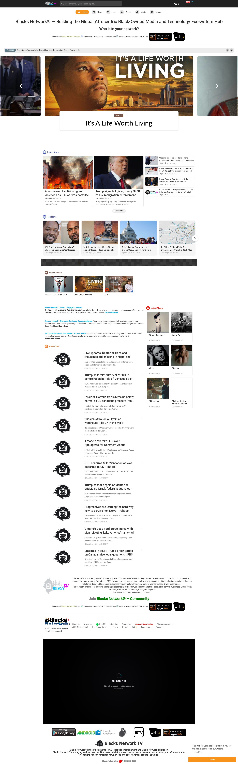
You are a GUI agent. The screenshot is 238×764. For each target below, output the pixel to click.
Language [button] (145, 627)
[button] (177, 3)
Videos (128, 12)
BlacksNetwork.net (165, 624)
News (100, 12)
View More (118, 211)
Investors (88, 624)
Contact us (126, 624)
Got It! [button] (212, 760)
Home (85, 12)
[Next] (217, 86)
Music (143, 12)
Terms (115, 627)
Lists (114, 12)
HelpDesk (48, 198)
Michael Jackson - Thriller (119, 123)
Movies (158, 12)
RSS (133, 627)
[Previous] (20, 86)
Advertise (113, 624)
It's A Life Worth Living (83, 295)
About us (76, 624)
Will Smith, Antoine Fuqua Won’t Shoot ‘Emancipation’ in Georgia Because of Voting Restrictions (54, 50)
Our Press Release (100, 627)
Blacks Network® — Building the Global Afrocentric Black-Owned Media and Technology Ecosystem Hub (119, 21)
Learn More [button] (198, 752)
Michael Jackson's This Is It (56, 295)
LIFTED (107, 295)
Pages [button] (159, 627)
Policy (125, 627)
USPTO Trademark (80, 627)
